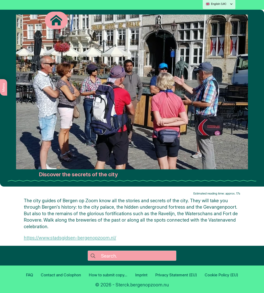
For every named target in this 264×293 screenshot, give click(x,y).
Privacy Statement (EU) (176, 275)
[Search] (93, 256)
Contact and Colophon (61, 275)
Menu (3, 87)
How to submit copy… (108, 275)
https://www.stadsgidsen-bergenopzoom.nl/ (70, 238)
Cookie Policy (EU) (221, 275)
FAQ (29, 275)
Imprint (141, 275)
